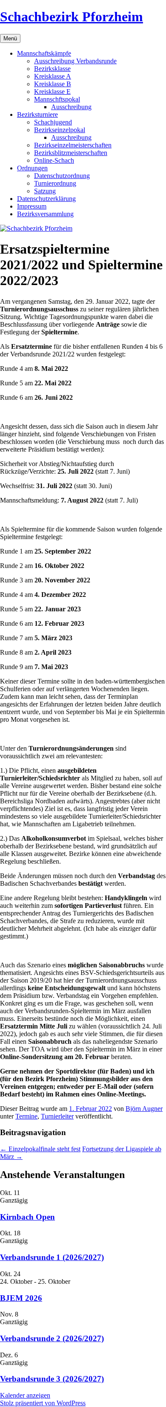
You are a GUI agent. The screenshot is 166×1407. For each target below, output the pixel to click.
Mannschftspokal (57, 99)
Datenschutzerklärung (46, 198)
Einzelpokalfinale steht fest (40, 1149)
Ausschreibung (71, 106)
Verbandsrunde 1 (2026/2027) (52, 1257)
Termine (26, 1116)
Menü (10, 38)
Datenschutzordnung (62, 175)
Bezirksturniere (37, 114)
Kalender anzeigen (25, 1395)
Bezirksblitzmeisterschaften (70, 152)
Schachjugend (53, 122)
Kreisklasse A (52, 76)
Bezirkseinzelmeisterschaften (73, 145)
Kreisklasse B (52, 84)
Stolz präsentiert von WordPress (43, 1403)
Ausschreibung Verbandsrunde (75, 61)
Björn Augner (144, 1108)
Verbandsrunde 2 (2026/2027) (52, 1338)
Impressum (31, 206)
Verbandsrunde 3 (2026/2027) (52, 1378)
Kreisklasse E (52, 91)
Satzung (45, 191)
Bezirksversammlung (45, 214)
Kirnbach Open (27, 1216)
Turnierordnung (55, 183)
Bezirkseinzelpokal (59, 129)
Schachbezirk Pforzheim (71, 16)
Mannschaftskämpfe (44, 53)
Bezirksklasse (52, 68)
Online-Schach (54, 160)
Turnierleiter (57, 1116)
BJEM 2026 (21, 1298)
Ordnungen (32, 168)
